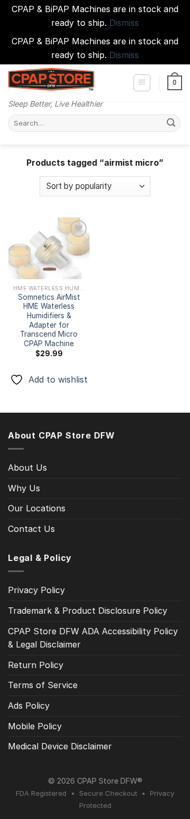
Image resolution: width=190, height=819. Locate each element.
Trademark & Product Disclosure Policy (87, 610)
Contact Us (31, 528)
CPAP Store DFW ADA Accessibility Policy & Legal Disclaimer (93, 638)
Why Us (24, 488)
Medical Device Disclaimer (60, 746)
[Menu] (142, 82)
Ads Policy (29, 705)
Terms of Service (43, 685)
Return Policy (35, 665)
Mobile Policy (35, 726)
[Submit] (171, 123)
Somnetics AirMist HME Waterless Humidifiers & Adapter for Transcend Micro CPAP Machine (49, 320)
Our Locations (36, 508)
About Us (27, 467)
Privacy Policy (36, 590)
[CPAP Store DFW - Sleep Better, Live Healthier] (51, 79)
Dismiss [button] (124, 22)
